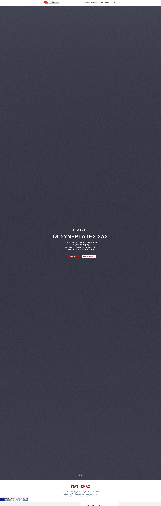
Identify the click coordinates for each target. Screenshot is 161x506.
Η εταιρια (115, 2)
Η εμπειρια (107, 2)
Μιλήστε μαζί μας (89, 256)
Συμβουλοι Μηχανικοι (97, 2)
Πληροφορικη (85, 2)
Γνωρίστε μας (73, 256)
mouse (81, 475)
